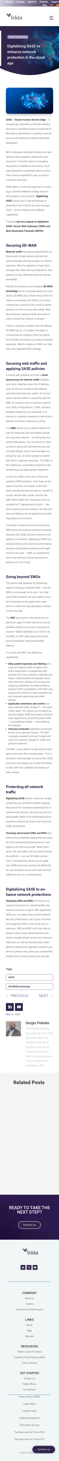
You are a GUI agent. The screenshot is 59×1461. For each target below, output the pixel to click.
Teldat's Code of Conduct (29, 1351)
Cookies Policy (29, 1411)
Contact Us (29, 1378)
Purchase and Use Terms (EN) (29, 1432)
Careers (29, 1304)
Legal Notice (29, 1403)
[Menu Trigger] (51, 18)
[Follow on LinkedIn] (10, 1007)
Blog (45, 5)
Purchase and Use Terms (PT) (29, 1439)
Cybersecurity (28, 1145)
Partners (44, 2)
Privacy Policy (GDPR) (29, 1396)
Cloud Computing (17, 36)
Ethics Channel (29, 1363)
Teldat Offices (29, 1384)
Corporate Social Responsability (29, 1357)
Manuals (29, 1336)
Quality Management (29, 1418)
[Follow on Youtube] (19, 1007)
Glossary (9, 2)
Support (55, 2)
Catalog (20, 2)
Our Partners (29, 1389)
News (29, 1325)
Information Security (29, 1425)
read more (29, 1174)
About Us (32, 2)
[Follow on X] (29, 1267)
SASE (11, 977)
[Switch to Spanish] (57, 5)
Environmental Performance (29, 1309)
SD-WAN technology (19, 986)
